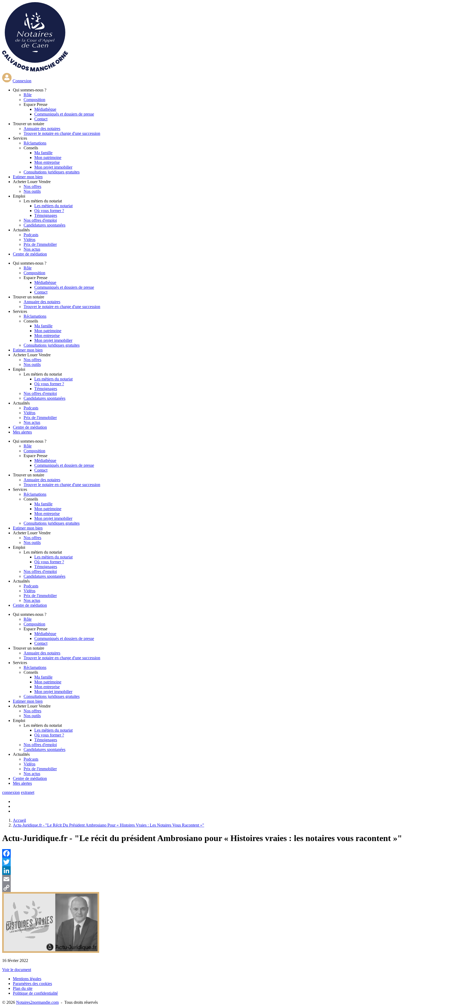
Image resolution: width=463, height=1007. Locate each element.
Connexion (22, 81)
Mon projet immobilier (53, 167)
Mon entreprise (47, 162)
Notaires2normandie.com (37, 1002)
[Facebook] (231, 853)
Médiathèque (45, 109)
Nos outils (32, 191)
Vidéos (29, 239)
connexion (11, 792)
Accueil (19, 820)
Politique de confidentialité (35, 993)
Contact (40, 119)
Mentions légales (27, 978)
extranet (27, 792)
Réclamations (35, 143)
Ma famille (43, 152)
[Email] (231, 879)
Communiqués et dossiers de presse (64, 114)
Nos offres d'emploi (40, 220)
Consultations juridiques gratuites (52, 172)
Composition (34, 99)
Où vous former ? (49, 210)
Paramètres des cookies (32, 983)
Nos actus (32, 249)
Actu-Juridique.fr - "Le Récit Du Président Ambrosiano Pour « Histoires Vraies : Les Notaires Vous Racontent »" (108, 825)
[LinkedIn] (231, 870)
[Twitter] (231, 862)
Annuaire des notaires (42, 128)
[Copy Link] (231, 887)
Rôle (28, 94)
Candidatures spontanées (44, 225)
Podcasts (31, 234)
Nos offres (32, 186)
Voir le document (16, 969)
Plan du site (22, 988)
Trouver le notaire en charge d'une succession (62, 133)
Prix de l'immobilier (40, 244)
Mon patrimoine (47, 157)
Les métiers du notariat (53, 205)
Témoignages (45, 215)
